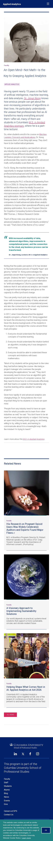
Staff (6, 782)
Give (6, 804)
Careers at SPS (10, 811)
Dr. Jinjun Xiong (32, 98)
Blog (6, 793)
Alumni (7, 790)
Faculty (7, 779)
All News (10, 715)
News (6, 797)
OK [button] (46, 830)
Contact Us (8, 814)
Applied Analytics (12, 4)
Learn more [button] (26, 838)
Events (7, 800)
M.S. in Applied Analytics (33, 439)
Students (8, 786)
